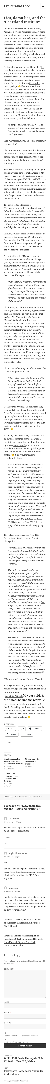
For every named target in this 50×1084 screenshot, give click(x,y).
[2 (43, 672)
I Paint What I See (17, 6)
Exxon (27, 557)
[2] (9, 528)
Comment (9, 969)
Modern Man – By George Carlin (32, 760)
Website (7, 1023)
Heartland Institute (17, 551)
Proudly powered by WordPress (16, 1081)
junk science (25, 467)
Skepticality (34, 83)
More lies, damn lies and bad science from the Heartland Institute (13, 761)
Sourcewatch (19, 445)
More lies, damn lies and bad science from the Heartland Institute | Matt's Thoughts (22, 922)
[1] (28, 630)
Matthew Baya (22, 797)
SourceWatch (14, 695)
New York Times (19, 637)
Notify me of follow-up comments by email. (21, 1036)
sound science (34, 672)
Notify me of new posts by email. (17, 1042)
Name (7, 1002)
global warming (36, 576)
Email (7, 1012)
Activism (35, 797)
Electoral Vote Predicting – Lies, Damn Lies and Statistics (11, 777)
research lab (20, 28)
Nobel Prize (14, 249)
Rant (40, 797)
